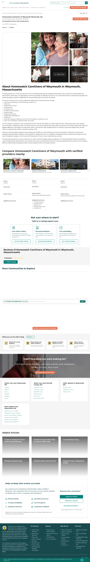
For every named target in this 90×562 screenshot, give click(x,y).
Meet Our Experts (67, 531)
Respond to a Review (71, 500)
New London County (39, 398)
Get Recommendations (45, 241)
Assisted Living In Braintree (11, 419)
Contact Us (65, 545)
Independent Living (68, 389)
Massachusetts (12, 13)
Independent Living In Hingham (12, 413)
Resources (35, 537)
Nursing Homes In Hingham (11, 411)
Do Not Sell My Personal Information (36, 548)
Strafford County (38, 394)
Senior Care (5, 13)
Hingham (6, 387)
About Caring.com (67, 530)
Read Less (29, 336)
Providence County (38, 389)
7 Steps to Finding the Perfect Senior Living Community (15, 440)
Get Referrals (50, 537)
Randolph (6, 394)
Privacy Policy (36, 545)
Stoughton (7, 396)
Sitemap (34, 541)
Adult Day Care (66, 391)
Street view (60, 74)
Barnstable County (38, 391)
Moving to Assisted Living (13, 461)
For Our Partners (51, 539)
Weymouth (20, 13)
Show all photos (79, 74)
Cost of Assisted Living (71, 439)
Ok (82, 560)
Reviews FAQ (65, 541)
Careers (64, 543)
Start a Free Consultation (78, 7)
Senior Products (36, 539)
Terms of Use (15, 550)
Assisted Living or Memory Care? (45, 461)
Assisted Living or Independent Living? (73, 462)
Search (83, 301)
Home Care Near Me (82, 540)
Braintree (6, 389)
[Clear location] (78, 301)
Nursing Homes (67, 387)
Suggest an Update (71, 496)
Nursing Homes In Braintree (11, 421)
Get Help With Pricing (80, 19)
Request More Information (46, 372)
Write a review (11, 262)
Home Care (13, 24)
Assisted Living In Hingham (11, 417)
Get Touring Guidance (68, 241)
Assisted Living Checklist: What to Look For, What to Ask (44, 440)
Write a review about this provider (45, 328)
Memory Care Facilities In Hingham (13, 415)
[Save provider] (86, 13)
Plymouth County (38, 387)
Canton (6, 398)
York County (37, 396)
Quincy (6, 391)
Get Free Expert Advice (21, 241)
